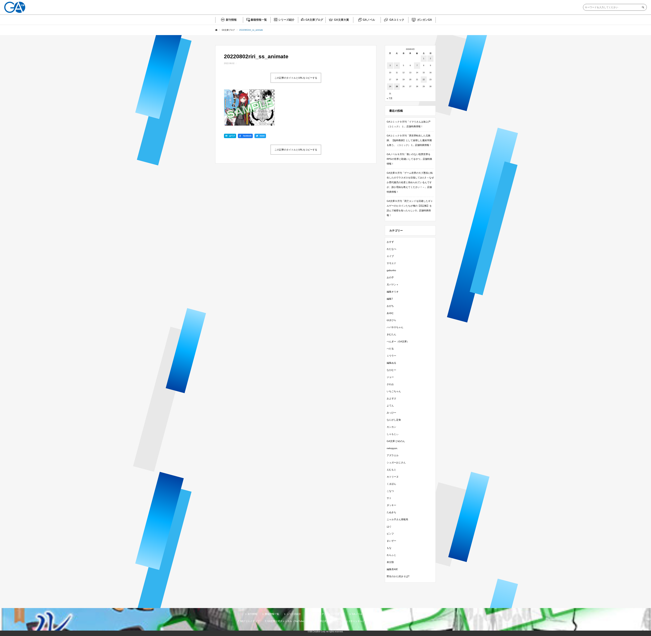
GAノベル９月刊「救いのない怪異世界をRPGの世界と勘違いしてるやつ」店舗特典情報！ (409, 159)
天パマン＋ (393, 284)
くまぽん (391, 483)
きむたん (391, 334)
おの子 (390, 277)
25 (397, 86)
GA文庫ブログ (314, 19)
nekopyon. (392, 448)
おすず (390, 241)
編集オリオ (393, 291)
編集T (390, 298)
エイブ (390, 256)
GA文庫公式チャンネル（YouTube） (286, 621)
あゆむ (390, 313)
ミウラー (391, 355)
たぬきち (391, 512)
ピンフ (390, 533)
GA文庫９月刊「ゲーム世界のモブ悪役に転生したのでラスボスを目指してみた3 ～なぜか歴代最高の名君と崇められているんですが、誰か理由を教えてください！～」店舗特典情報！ (410, 182)
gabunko (391, 270)
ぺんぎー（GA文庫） (398, 341)
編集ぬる (391, 362)
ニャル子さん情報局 (397, 519)
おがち (390, 306)
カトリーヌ (393, 476)
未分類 (390, 562)
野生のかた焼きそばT (398, 576)
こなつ (390, 491)
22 (424, 79)
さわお (390, 384)
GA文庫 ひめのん (396, 441)
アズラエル (393, 455)
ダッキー (391, 505)
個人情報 (377, 621)
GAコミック (396, 19)
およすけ (391, 398)
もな (389, 548)
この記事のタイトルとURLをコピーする (295, 77)
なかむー (391, 370)
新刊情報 (231, 19)
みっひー (391, 412)
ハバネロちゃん (395, 327)
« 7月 (389, 98)
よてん (390, 405)
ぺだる (390, 348)
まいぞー (391, 540)
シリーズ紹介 (286, 19)
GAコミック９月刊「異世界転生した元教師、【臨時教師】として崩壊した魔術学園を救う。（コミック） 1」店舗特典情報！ (409, 140)
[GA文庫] (14, 7)
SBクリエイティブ (250, 621)
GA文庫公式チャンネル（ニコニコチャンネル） (339, 621)
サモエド (391, 263)
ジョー (390, 377)
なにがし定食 (394, 419)
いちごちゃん (394, 391)
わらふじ (391, 555)
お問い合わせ (396, 621)
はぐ (389, 526)
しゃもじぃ (393, 434)
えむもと (391, 469)
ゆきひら (391, 320)
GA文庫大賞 (341, 19)
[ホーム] (216, 30)
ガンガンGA (424, 19)
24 (390, 86)
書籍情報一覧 (259, 19)
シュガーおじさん (396, 462)
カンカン (391, 427)
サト (389, 498)
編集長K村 (392, 569)
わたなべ (391, 249)
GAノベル (369, 19)
